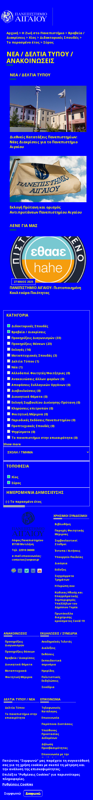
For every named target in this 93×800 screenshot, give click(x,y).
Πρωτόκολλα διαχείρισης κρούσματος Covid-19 (70, 617)
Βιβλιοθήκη (63, 524)
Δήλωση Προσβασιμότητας (55, 746)
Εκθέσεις (48, 654)
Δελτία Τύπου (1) (25, 361)
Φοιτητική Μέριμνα (18, 677)
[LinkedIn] (33, 571)
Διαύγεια (61, 563)
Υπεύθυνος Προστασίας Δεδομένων (50, 734)
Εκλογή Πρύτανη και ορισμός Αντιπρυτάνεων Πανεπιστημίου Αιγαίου (46, 210)
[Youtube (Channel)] (39, 571)
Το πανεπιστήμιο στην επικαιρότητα (21, 716)
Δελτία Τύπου (15, 708)
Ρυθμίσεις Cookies (17, 784)
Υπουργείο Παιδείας (69, 557)
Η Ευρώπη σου (65, 586)
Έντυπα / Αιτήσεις (67, 551)
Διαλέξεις (48, 648)
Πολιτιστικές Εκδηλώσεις (51, 679)
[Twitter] (26, 571)
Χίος (32, 37)
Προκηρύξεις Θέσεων (20, 651)
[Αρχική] (26, 17)
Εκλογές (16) (21, 349)
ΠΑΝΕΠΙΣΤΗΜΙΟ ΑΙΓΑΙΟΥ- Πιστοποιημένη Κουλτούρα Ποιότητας (45, 290)
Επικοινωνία (50, 718)
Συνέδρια (48, 687)
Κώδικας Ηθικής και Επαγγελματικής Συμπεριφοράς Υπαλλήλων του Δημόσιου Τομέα (69, 600)
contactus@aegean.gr (27, 559)
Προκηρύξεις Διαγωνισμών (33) (36, 338)
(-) (8, 501)
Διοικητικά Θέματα (18, 664)
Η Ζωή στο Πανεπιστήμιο (43, 33)
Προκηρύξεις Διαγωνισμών (14, 643)
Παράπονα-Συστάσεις (57, 724)
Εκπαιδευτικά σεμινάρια (51, 662)
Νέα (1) (17, 367)
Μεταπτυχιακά (16, 671)
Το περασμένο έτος (23, 42)
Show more (12, 444)
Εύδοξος (60, 569)
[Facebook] (20, 571)
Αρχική (12, 33)
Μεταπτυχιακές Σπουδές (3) (34, 355)
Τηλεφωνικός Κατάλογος (51, 709)
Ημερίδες (48, 671)
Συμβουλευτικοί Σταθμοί (66, 542)
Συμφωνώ (12, 793)
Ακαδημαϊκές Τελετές (57, 641)
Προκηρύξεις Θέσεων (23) (31, 344)
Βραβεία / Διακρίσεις (20, 658)
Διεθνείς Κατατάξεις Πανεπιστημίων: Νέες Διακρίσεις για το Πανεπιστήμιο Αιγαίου (44, 142)
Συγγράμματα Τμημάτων (64, 577)
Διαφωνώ (33, 793)
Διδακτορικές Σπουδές (59, 37)
